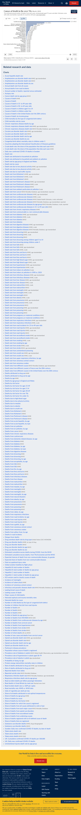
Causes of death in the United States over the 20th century (25, 114)
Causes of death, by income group (16, 116)
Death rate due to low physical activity (18, 166)
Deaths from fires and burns (14, 471)
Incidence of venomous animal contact (18, 585)
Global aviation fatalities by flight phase (18, 565)
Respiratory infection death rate (16, 676)
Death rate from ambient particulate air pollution (22, 189)
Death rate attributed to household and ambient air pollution (26, 159)
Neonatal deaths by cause (14, 600)
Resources (41, 3)
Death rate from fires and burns (16, 252)
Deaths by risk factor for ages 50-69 (17, 391)
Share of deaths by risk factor (15, 701)
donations (28, 804)
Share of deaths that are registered (17, 721)
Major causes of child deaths (15, 595)
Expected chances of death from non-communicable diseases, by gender (30, 557)
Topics (43, 772)
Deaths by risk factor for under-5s (17, 396)
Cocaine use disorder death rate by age (18, 136)
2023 (74, 54)
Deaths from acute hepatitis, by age (17, 421)
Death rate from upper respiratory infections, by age (23, 358)
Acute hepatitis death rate (14, 76)
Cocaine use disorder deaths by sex (17, 139)
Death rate (8, 154)
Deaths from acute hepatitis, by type (17, 424)
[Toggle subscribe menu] (67, 3)
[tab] (8, 18)
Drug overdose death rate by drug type (18, 539)
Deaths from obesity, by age (14, 499)
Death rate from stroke (13, 345)
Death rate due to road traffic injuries (18, 172)
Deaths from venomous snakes (15, 529)
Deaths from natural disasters (15, 497)
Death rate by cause (12, 164)
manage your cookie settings (46, 811)
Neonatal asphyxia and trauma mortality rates (21, 597)
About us (57, 772)
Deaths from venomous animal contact (18, 527)
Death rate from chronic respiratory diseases (20, 209)
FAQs (30, 788)
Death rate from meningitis (14, 290)
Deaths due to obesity (12, 406)
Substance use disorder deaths (15, 723)
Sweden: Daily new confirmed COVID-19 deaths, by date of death (28, 729)
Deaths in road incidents (13, 534)
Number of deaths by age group (16, 615)
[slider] (70, 55)
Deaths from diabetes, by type (15, 449)
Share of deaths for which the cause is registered (22, 703)
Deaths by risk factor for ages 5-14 (17, 388)
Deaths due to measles (13, 403)
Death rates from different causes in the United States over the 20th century (31, 371)
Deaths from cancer (12, 431)
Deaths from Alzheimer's (13, 411)
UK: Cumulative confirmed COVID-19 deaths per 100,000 (25, 739)
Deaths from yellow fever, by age (16, 532)
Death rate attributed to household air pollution (21, 156)
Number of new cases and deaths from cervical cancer (23, 635)
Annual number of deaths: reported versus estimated (23, 91)
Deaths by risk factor (12, 383)
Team (56, 782)
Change (69, 18)
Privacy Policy (33, 811)
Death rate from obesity (13, 297)
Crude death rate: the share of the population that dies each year (27, 146)
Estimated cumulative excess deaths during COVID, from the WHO (28, 552)
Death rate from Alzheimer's (14, 174)
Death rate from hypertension (15, 265)
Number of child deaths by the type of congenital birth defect (26, 602)
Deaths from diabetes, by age (15, 446)
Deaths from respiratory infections (17, 514)
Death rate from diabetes (13, 214)
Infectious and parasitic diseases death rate (20, 587)
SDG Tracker (45, 789)
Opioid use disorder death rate (15, 638)
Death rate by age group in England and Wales (21, 161)
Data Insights (46, 779)
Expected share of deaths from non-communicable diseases (25, 560)
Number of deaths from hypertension (18, 625)
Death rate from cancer (13, 192)
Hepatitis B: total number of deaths (17, 567)
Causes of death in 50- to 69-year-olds (18, 106)
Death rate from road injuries (15, 328)
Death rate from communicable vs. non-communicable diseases (27, 212)
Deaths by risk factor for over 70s (16, 393)
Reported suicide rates (12, 673)
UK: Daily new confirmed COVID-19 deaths (20, 741)
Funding (57, 779)
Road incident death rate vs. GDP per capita (20, 686)
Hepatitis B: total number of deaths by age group (22, 570)
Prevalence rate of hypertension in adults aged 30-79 (23, 655)
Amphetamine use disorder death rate (18, 78)
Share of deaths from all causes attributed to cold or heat (24, 706)
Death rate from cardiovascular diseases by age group (23, 204)
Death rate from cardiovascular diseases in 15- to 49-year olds (26, 207)
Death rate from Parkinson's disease (17, 182)
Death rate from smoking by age (16, 343)
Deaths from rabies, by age (14, 512)
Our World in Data (6, 3)
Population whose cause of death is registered (21, 650)
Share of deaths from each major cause (18, 708)
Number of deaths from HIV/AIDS (16, 618)
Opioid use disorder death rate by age (18, 643)
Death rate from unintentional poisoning (19, 350)
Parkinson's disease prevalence (15, 648)
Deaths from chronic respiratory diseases (19, 434)
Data (28, 3)
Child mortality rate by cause (15, 121)
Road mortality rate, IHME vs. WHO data (19, 688)
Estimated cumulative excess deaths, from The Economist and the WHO (30, 555)
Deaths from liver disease (13, 479)
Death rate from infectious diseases (17, 275)
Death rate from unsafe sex (14, 353)
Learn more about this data (42, 58)
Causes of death (10, 98)
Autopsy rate (9, 93)
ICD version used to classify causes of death (20, 577)
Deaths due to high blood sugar (16, 398)
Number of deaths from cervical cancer (18, 623)
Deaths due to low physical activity (17, 401)
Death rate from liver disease (15, 280)
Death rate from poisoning (14, 308)
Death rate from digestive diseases (17, 224)
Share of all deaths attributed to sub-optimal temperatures (25, 693)
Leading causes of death (13, 592)
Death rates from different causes (16, 366)
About (50, 3)
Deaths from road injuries (14, 519)
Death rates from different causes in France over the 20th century (27, 368)
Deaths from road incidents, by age (17, 517)
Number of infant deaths (13, 633)
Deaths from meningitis (13, 489)
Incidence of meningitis (13, 580)
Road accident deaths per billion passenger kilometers (23, 681)
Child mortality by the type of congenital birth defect (23, 119)
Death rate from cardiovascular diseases (19, 194)
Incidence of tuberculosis (13, 582)
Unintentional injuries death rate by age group (21, 744)
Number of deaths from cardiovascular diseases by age (24, 620)
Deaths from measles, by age (15, 487)
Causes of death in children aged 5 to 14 (19, 109)
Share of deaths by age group (15, 696)
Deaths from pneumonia (13, 502)
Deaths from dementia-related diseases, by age (21, 439)
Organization (59, 775)
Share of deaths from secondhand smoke (19, 713)
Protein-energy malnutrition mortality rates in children (24, 663)
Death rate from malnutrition (15, 285)
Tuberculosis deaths (12, 734)
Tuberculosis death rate (13, 731)
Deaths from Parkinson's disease (16, 416)
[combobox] (62, 3)
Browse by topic (19, 3)
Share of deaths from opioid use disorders (19, 711)
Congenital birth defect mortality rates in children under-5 (25, 141)
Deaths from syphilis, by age (14, 524)
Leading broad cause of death (15, 590)
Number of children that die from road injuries (21, 605)
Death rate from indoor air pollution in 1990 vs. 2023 (23, 272)
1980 (10, 54)
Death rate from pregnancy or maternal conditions (22, 315)
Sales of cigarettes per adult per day (17, 691)
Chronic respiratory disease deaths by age (19, 124)
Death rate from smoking (13, 340)
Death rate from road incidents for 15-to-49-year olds (23, 325)
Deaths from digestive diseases (15, 451)
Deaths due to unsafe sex (13, 408)
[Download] (67, 59)
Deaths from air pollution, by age (16, 429)
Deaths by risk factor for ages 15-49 (17, 386)
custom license (6, 784)
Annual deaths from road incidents (17, 88)
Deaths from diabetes (12, 441)
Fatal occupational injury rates (15, 562)
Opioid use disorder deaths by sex (16, 645)
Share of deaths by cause (13, 698)
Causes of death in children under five (18, 111)
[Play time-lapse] (5, 54)
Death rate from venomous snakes (17, 363)
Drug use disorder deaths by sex (16, 550)
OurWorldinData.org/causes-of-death (13, 59)
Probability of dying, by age (14, 660)
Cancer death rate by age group (16, 96)
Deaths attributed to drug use (15, 373)
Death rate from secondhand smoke (17, 335)
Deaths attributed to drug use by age (17, 376)
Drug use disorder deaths (13, 542)
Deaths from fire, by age (13, 469)
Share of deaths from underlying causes (18, 716)
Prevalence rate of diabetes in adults (17, 653)
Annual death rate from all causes (16, 86)
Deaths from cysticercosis (14, 436)
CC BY (23, 59)
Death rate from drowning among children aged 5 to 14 (24, 240)
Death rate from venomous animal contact (19, 361)
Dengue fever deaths (12, 537)
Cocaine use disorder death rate (16, 131)
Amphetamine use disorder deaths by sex (19, 83)
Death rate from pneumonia (14, 300)
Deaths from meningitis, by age (15, 494)
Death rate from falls (12, 245)
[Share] (71, 59)
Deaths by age (10, 378)
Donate (74, 3)
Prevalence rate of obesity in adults (17, 658)
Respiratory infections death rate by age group (21, 678)
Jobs (56, 785)
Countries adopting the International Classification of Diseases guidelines (30, 144)
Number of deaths (11, 607)
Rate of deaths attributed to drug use (18, 665)
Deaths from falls (11, 464)
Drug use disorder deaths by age (16, 547)
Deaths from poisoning (13, 507)
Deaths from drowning (13, 454)
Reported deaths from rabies (15, 671)
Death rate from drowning (14, 232)
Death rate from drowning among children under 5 (22, 242)
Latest (34, 3)
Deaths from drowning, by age (15, 459)
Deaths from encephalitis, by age (16, 461)
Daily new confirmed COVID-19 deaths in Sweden (22, 151)
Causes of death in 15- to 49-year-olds (18, 103)
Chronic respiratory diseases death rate (18, 126)
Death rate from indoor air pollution (17, 270)
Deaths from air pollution (13, 426)
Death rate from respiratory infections (18, 320)
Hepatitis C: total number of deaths (17, 572)
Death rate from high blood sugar (16, 260)
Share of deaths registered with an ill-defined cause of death (26, 718)
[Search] (62, 3)
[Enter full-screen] (75, 59)
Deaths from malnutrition (14, 482)
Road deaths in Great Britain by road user (19, 683)
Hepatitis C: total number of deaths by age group (22, 575)
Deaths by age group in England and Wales (19, 381)
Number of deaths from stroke (15, 628)
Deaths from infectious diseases (16, 476)
